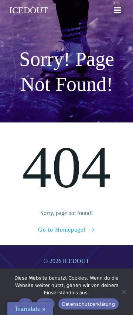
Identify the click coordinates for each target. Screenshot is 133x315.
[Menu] (117, 10)
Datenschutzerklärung (88, 304)
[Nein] (123, 291)
